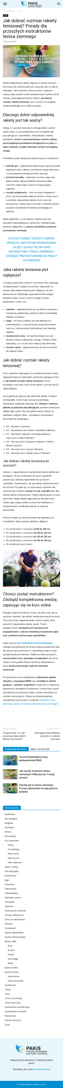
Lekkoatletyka (11, 893)
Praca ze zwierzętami (15, 919)
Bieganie (9, 823)
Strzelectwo (10, 985)
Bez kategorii (11, 818)
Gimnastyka (10, 836)
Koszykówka (14, 849)
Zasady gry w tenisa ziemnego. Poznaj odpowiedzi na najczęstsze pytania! (38, 788)
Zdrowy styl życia (13, 1020)
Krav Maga (13, 958)
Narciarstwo (13, 976)
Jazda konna (10, 875)
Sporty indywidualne (14, 932)
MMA (10, 963)
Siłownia (9, 923)
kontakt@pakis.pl (42, 1069)
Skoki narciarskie (15, 980)
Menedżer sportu (13, 897)
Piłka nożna (13, 853)
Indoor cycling (11, 866)
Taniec (8, 989)
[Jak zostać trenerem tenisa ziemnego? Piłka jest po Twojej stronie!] (10, 774)
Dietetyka (9, 827)
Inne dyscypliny (12, 871)
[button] (59, 4)
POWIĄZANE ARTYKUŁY (16, 749)
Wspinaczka (10, 1015)
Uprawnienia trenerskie (15, 1011)
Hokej (10, 844)
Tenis (20, 11)
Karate (11, 954)
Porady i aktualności (14, 915)
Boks (10, 945)
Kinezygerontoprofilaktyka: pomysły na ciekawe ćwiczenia (47, 736)
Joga (7, 880)
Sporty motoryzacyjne (15, 937)
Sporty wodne (11, 967)
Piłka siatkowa (14, 862)
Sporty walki (10, 941)
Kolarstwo (9, 884)
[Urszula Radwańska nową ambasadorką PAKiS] (10, 760)
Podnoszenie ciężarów (15, 910)
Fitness (8, 831)
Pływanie (9, 906)
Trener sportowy (13, 1002)
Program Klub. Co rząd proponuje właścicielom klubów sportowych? (14, 736)
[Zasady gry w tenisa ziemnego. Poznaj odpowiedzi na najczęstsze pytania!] (10, 788)
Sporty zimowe (12, 972)
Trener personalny (13, 998)
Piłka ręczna (13, 858)
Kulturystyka (10, 888)
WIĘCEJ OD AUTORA (40, 749)
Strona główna (9, 11)
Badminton (10, 814)
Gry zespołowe (12, 840)
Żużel (7, 1024)
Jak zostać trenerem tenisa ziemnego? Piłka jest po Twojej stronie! (37, 774)
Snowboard (10, 928)
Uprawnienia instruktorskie (17, 1007)
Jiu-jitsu (11, 950)
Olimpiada (9, 901)
